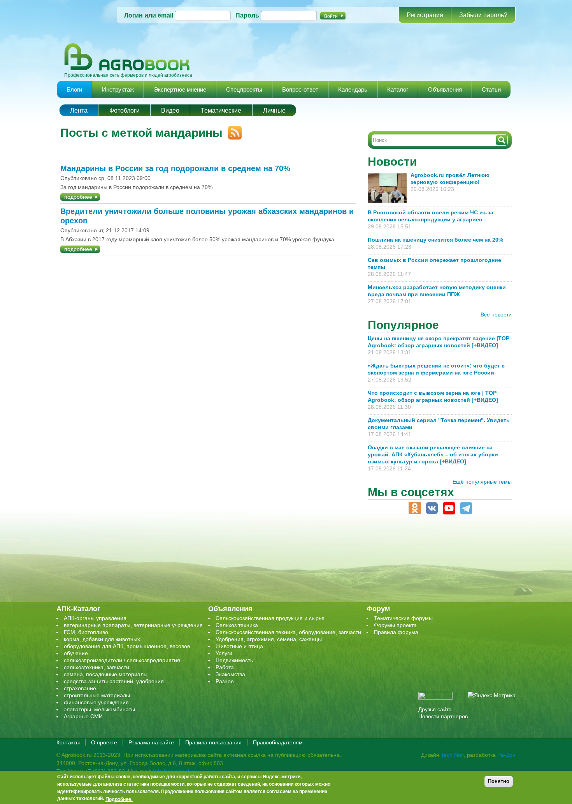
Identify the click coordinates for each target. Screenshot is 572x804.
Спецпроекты (244, 89)
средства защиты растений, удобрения (114, 681)
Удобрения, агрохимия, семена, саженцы (269, 639)
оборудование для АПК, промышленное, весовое (127, 646)
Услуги (224, 653)
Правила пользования (213, 742)
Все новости (496, 314)
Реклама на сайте (151, 742)
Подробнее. (119, 798)
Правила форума (396, 632)
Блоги (74, 89)
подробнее (78, 197)
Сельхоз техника (237, 625)
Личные (274, 110)
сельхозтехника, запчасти (96, 667)
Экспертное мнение (180, 89)
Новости (392, 161)
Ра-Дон (506, 755)
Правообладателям (278, 742)
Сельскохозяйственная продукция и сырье (270, 618)
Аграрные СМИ (83, 716)
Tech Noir (452, 755)
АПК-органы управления (95, 618)
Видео (170, 110)
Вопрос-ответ (300, 89)
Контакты (68, 742)
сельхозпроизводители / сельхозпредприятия (122, 660)
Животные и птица (239, 646)
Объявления (445, 89)
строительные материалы (97, 695)
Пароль (247, 15)
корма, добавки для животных (102, 639)
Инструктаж (118, 89)
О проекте (104, 742)
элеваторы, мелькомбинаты (99, 709)
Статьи (491, 89)
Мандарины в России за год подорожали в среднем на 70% (175, 168)
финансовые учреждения (96, 702)
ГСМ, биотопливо (86, 632)
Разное (225, 681)
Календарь (352, 89)
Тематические (221, 110)
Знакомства (230, 674)
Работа (225, 667)
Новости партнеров (443, 716)
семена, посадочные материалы (105, 674)
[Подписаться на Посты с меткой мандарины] (232, 129)
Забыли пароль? (483, 15)
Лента (79, 110)
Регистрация (425, 15)
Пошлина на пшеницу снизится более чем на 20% (437, 240)
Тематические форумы (403, 618)
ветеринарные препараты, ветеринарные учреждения (133, 625)
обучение (76, 653)
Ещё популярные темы (482, 482)
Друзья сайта (435, 709)
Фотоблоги (124, 110)
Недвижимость (234, 660)
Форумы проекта (395, 625)
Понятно (498, 781)
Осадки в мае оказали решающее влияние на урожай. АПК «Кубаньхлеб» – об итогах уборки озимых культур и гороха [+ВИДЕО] (433, 454)
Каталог (397, 89)
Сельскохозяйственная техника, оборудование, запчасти (288, 632)
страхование (80, 688)
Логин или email (148, 15)
